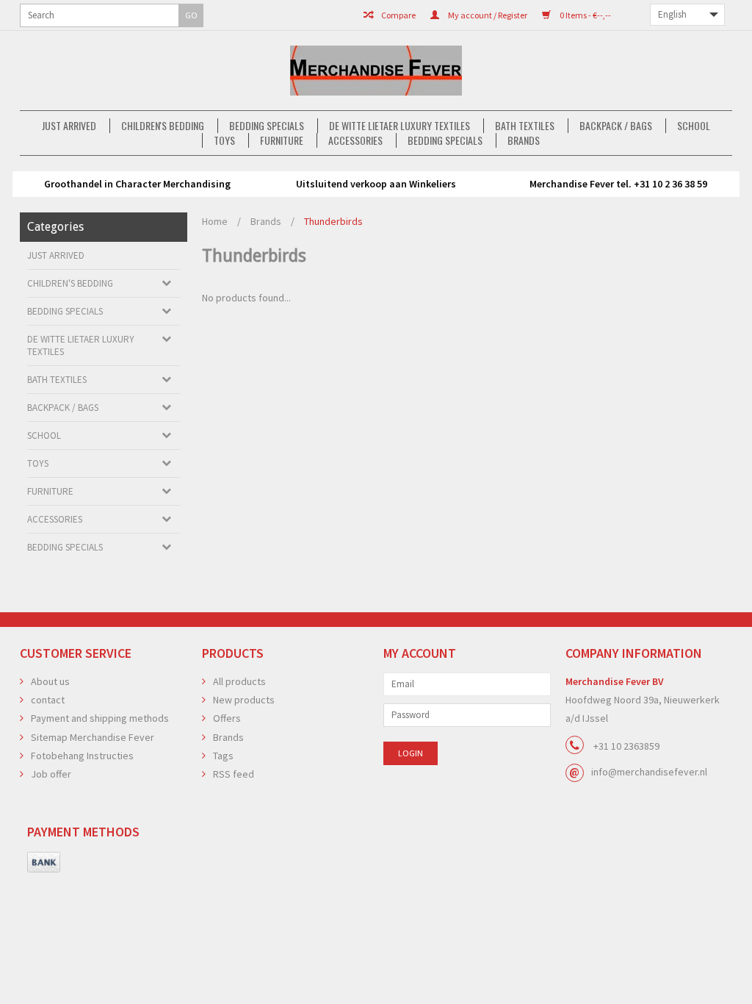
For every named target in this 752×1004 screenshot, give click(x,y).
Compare (398, 15)
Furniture (281, 140)
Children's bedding (162, 125)
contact (48, 699)
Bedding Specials (266, 125)
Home (215, 221)
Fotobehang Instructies (82, 755)
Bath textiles (524, 125)
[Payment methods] (43, 863)
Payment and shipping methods (100, 718)
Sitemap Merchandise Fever (92, 737)
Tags (223, 755)
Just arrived (69, 125)
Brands (523, 140)
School (693, 125)
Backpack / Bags (615, 125)
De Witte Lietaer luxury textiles (399, 125)
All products (239, 681)
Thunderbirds (333, 221)
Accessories (355, 140)
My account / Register (486, 15)
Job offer (51, 774)
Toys (224, 140)
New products (244, 699)
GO (191, 15)
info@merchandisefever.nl (649, 771)
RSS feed (233, 774)
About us (50, 681)
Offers (227, 718)
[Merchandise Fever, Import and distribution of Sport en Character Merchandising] (376, 71)
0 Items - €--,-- (584, 15)
